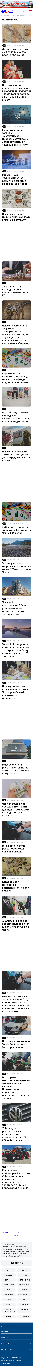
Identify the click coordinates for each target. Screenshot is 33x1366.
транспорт (24, 1305)
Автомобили (9, 1285)
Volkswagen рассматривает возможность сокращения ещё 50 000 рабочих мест (14, 1134)
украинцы (24, 1309)
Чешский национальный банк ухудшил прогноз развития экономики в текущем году (15, 608)
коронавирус (24, 1280)
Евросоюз (9, 1295)
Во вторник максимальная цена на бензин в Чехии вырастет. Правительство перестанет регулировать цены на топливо (16, 1088)
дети (8, 1290)
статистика (24, 1317)
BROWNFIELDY (5, 1332)
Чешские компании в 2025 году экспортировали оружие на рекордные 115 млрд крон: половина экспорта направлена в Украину (16, 334)
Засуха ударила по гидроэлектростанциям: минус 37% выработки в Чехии (17, 568)
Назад (5, 1233)
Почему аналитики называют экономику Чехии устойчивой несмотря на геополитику (15, 692)
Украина (8, 1280)
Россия (24, 1275)
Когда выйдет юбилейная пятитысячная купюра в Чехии (15, 886)
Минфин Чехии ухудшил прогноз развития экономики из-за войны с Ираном (15, 179)
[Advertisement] (16, 241)
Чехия (8, 1270)
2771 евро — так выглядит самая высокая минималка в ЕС (15, 291)
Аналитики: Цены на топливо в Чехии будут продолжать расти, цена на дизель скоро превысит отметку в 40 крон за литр (16, 1004)
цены (9, 1300)
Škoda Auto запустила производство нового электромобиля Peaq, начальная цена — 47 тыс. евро (15, 650)
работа (24, 1290)
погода (24, 1300)
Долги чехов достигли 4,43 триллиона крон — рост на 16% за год (16, 52)
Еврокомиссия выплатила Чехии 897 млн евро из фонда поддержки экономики (16, 378)
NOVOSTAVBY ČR (5, 1338)
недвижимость (24, 1295)
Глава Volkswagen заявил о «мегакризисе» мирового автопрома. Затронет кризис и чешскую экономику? (15, 137)
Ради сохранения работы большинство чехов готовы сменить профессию (15, 769)
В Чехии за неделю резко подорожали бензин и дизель (13, 848)
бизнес (8, 1305)
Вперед (16, 1235)
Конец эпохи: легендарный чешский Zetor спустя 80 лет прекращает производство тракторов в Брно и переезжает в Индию (16, 1179)
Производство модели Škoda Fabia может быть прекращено (16, 1044)
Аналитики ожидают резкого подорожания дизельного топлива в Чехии (15, 925)
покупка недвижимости (8, 1311)
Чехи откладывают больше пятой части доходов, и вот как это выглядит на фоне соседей (16, 809)
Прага (24, 1270)
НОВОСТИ (11, 15)
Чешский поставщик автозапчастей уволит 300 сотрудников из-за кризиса (16, 456)
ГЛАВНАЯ (4, 15)
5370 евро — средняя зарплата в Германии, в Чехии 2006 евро (16, 530)
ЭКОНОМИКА (20, 15)
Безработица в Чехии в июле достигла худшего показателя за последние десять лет (16, 417)
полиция (8, 1275)
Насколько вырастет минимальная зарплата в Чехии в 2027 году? (16, 217)
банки (8, 1317)
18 (27, 1233)
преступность (24, 1285)
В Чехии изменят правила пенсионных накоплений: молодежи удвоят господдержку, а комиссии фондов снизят (16, 92)
